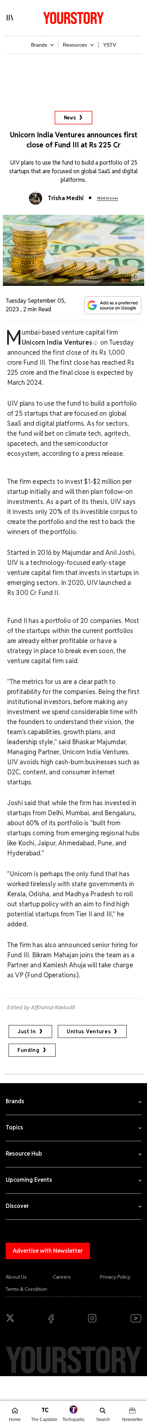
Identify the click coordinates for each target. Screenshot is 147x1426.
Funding (28, 1050)
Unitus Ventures (89, 1031)
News (70, 117)
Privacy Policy (115, 1277)
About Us (16, 1277)
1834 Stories (107, 198)
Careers (62, 1277)
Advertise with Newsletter (48, 1251)
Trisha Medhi (66, 198)
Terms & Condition (26, 1289)
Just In (26, 1031)
